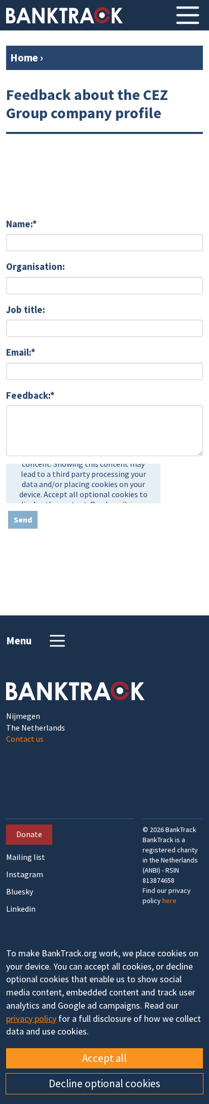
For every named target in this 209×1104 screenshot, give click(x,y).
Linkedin (21, 909)
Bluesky (19, 891)
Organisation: (35, 266)
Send (23, 519)
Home (24, 57)
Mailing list (25, 857)
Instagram (24, 874)
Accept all (104, 1058)
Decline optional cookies (104, 1083)
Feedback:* (30, 395)
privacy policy (31, 1018)
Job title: (25, 309)
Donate (29, 834)
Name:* (21, 224)
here (169, 900)
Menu (19, 640)
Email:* (21, 352)
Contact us (25, 739)
